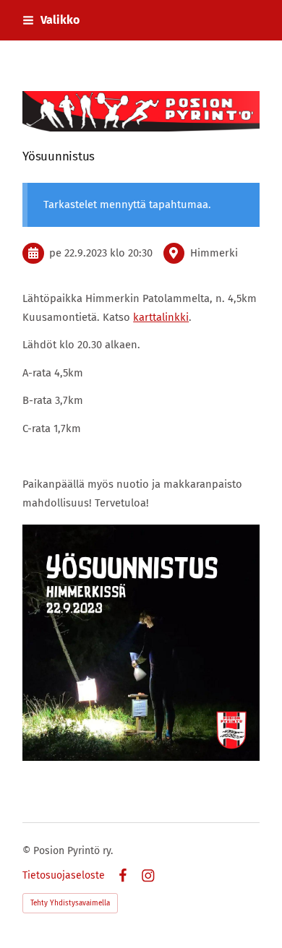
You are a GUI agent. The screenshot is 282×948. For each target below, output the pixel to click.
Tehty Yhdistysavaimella (70, 903)
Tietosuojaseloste (63, 876)
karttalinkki (161, 317)
